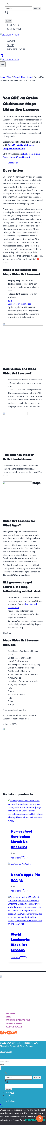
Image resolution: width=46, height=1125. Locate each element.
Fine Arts (13, 24)
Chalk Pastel (15, 29)
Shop (10, 45)
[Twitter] (5, 1033)
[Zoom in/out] (1, 1061)
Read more (15, 957)
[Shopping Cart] (1, 56)
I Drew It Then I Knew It (19, 157)
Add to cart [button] (16, 857)
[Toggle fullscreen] (3, 1061)
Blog (8, 1016)
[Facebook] (2, 1033)
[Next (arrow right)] (3, 1064)
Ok (27, 1120)
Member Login (16, 49)
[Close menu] (0, 1068)
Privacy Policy (6, 1051)
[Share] (6, 1061)
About (11, 40)
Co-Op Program (14, 1023)
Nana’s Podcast (14, 1026)
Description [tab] (13, 162)
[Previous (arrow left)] (1, 1064)
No (31, 1120)
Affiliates (11, 1013)
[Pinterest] (15, 1033)
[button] (8, 4)
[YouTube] (12, 1033)
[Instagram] (9, 1033)
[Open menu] (3, 64)
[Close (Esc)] (8, 1061)
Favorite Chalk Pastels (18, 1020)
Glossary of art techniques (19, 303)
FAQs (10, 300)
